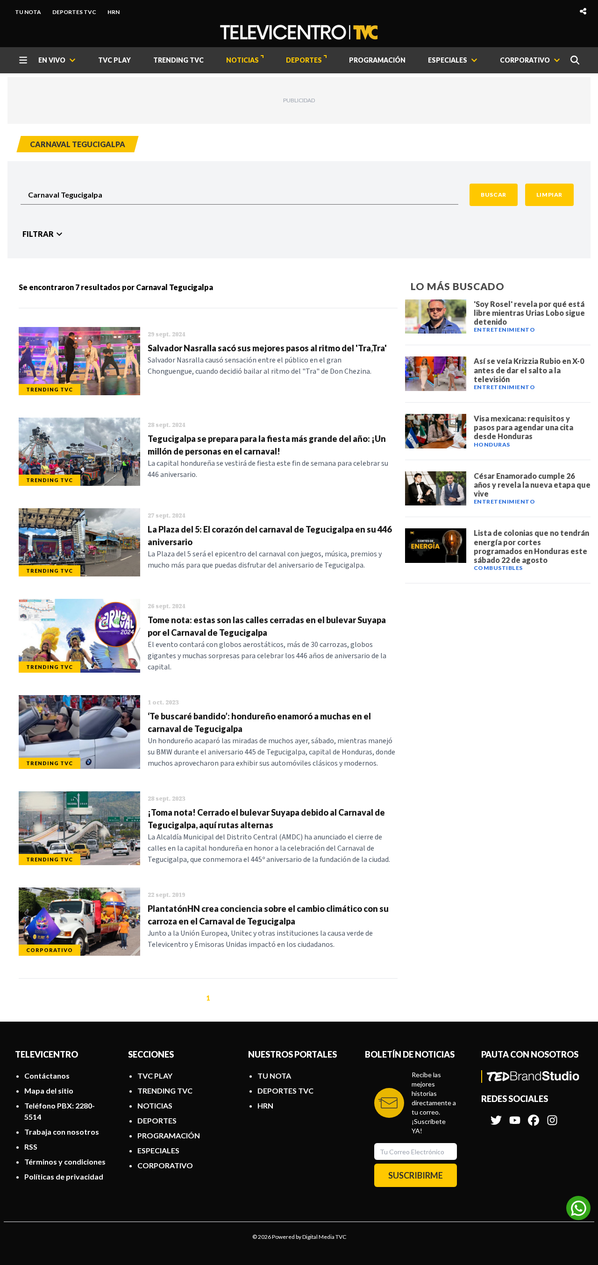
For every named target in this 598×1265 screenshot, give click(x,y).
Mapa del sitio (48, 1090)
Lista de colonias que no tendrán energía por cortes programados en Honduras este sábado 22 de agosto (531, 546)
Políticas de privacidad (63, 1176)
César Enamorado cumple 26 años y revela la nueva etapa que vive (532, 484)
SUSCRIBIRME (415, 1175)
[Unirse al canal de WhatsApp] (578, 1208)
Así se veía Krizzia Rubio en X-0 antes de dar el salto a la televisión (529, 369)
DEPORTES (304, 60)
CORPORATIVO (165, 1165)
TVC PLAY (114, 60)
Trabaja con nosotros (61, 1131)
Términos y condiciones (65, 1161)
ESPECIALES (158, 1150)
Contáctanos (47, 1075)
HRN (113, 11)
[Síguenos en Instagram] (552, 1115)
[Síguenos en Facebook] (533, 1115)
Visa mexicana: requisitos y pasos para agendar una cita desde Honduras (523, 427)
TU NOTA (28, 11)
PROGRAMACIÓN (377, 60)
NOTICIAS (242, 60)
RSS (30, 1146)
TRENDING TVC (178, 60)
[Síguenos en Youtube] (514, 1115)
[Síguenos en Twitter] (496, 1115)
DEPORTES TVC (74, 11)
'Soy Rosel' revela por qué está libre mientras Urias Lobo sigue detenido (529, 312)
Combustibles (498, 567)
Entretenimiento (504, 329)
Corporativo (49, 950)
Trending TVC (49, 389)
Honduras (492, 444)
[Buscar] (574, 60)
